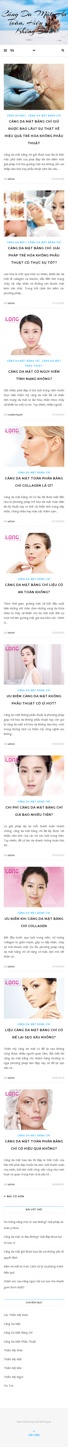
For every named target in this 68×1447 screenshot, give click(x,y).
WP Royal (45, 1421)
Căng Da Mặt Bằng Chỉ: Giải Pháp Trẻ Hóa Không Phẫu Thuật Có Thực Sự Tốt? (34, 255)
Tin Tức (9, 1385)
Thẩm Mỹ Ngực (14, 1377)
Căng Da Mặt (16, 115)
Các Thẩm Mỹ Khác (16, 1315)
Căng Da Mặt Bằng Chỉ (44, 115)
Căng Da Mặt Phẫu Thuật (20, 1341)
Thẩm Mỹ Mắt (13, 1359)
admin (11, 179)
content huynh (15, 414)
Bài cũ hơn (15, 1196)
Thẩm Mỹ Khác (13, 1350)
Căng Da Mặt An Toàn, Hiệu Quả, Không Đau (34, 22)
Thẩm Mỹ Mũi (12, 1368)
